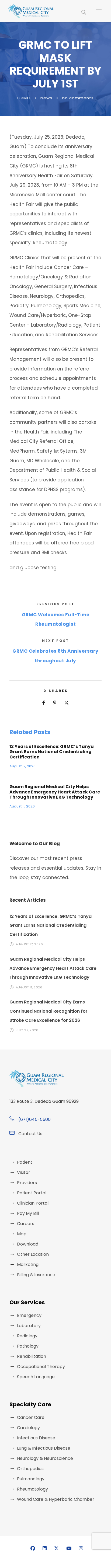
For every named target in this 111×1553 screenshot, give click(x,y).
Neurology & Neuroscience (45, 1458)
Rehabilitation (31, 1356)
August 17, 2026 (22, 766)
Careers (25, 1223)
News (46, 98)
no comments (78, 98)
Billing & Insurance (36, 1275)
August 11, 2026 (22, 806)
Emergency (29, 1315)
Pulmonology (30, 1479)
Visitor (23, 1172)
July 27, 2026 (27, 1030)
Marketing (28, 1264)
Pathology (28, 1346)
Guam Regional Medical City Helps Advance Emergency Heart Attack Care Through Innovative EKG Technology (54, 792)
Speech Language (36, 1377)
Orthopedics (30, 1468)
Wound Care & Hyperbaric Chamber (55, 1499)
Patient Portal (31, 1193)
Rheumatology (32, 1489)
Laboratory (29, 1326)
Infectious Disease (36, 1438)
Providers (27, 1183)
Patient (24, 1162)
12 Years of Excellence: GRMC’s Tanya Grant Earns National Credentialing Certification (51, 751)
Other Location (33, 1254)
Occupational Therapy (41, 1366)
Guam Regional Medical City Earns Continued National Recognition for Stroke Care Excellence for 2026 (48, 1011)
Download (27, 1244)
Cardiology (28, 1428)
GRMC (23, 98)
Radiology (27, 1336)
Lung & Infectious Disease (43, 1448)
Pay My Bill (28, 1213)
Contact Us (30, 1134)
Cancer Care (30, 1417)
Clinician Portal (32, 1203)
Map (21, 1234)
